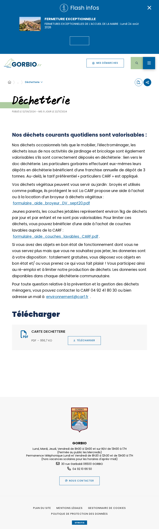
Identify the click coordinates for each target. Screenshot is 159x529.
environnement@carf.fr (67, 296)
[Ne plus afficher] (149, 8)
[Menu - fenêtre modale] (149, 63)
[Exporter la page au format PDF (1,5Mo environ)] (139, 82)
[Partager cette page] (147, 82)
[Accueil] (9, 82)
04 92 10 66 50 (82, 469)
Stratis (79, 522)
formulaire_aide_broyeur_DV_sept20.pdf (51, 203)
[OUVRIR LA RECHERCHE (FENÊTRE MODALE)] (137, 63)
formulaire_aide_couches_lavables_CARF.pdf (55, 236)
